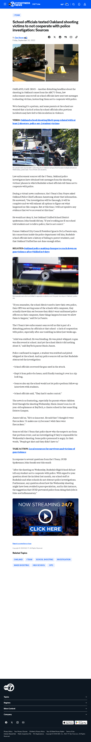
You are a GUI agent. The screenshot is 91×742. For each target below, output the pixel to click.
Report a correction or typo (22, 543)
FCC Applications (38, 734)
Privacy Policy (8, 731)
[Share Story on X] (55, 37)
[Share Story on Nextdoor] (66, 37)
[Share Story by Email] (71, 37)
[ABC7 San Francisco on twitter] (11, 722)
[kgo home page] (9, 687)
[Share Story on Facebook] (49, 37)
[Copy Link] (76, 37)
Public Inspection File (24, 734)
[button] (4, 4)
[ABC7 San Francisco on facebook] (6, 722)
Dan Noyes (19, 37)
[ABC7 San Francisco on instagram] (17, 722)
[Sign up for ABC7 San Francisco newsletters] (23, 722)
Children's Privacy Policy (37, 731)
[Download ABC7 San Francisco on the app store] (68, 722)
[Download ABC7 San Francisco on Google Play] (81, 722)
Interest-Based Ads (10, 734)
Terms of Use (70, 731)
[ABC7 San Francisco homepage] (19, 4)
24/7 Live (36, 4)
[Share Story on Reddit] (60, 37)
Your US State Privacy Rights (55, 731)
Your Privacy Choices (20, 731)
